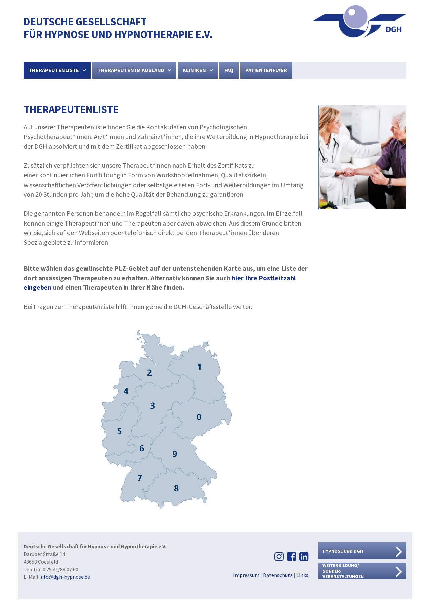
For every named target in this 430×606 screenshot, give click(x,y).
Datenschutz (278, 575)
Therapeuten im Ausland (130, 70)
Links (302, 575)
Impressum (246, 575)
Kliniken (194, 70)
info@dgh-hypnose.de (64, 576)
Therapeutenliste (54, 70)
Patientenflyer (266, 70)
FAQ (228, 70)
